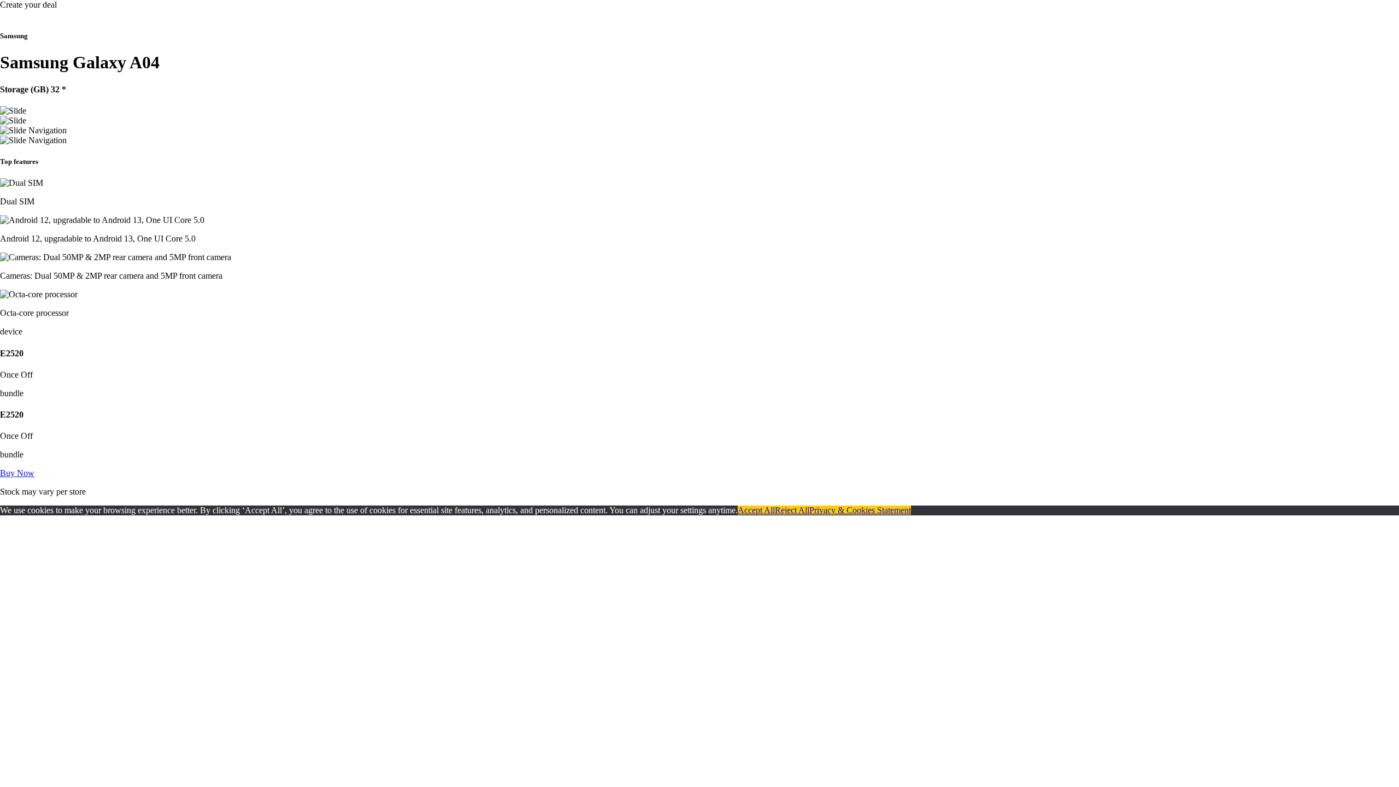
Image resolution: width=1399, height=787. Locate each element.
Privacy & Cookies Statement (860, 510)
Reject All (792, 510)
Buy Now (17, 473)
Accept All (756, 510)
